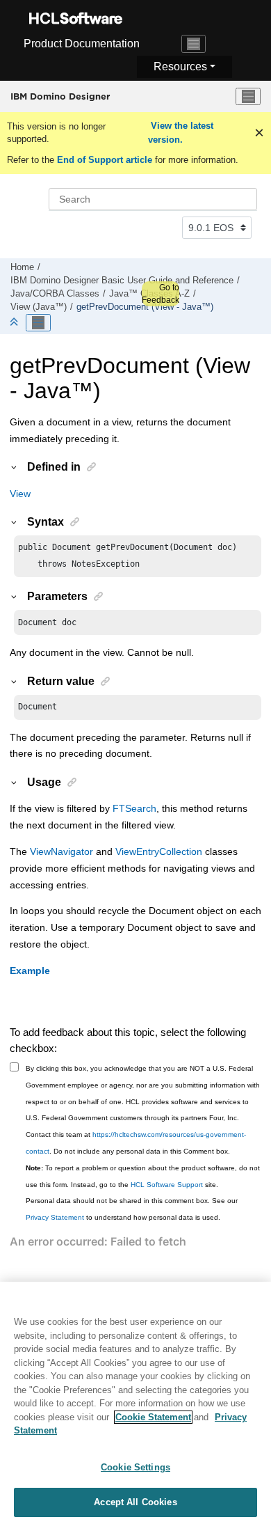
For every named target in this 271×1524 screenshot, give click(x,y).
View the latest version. (180, 132)
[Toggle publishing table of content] (38, 323)
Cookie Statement (153, 1417)
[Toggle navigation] (193, 44)
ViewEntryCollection (158, 851)
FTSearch (134, 808)
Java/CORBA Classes (54, 294)
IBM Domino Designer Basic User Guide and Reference (121, 280)
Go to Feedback (160, 294)
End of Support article (104, 160)
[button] (14, 466)
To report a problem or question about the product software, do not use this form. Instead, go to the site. (143, 1176)
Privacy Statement (55, 1217)
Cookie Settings (135, 1467)
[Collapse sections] (15, 323)
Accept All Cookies (135, 1502)
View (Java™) (38, 307)
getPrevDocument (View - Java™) (144, 307)
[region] (135, 1403)
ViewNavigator (61, 851)
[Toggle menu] (248, 97)
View (20, 493)
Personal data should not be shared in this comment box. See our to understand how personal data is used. (132, 1209)
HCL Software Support (167, 1184)
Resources (180, 66)
